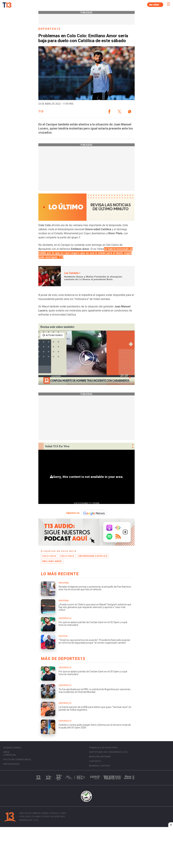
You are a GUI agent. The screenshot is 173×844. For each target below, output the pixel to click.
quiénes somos (12, 747)
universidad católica (92, 556)
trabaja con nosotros (103, 747)
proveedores (11, 764)
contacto (95, 761)
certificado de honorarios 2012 (109, 752)
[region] (86, 836)
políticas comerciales (17, 759)
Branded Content (99, 766)
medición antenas (100, 756)
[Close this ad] (170, 824)
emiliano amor (52, 561)
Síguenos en (72, 512)
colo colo (49, 556)
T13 (40, 111)
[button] (109, 111)
